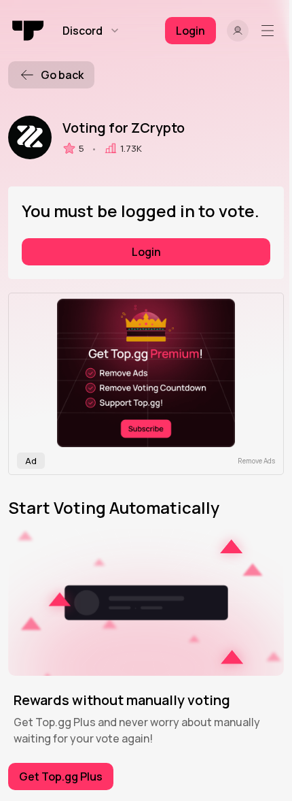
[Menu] (270, 31)
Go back (62, 74)
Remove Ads (256, 460)
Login (146, 251)
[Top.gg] (28, 30)
